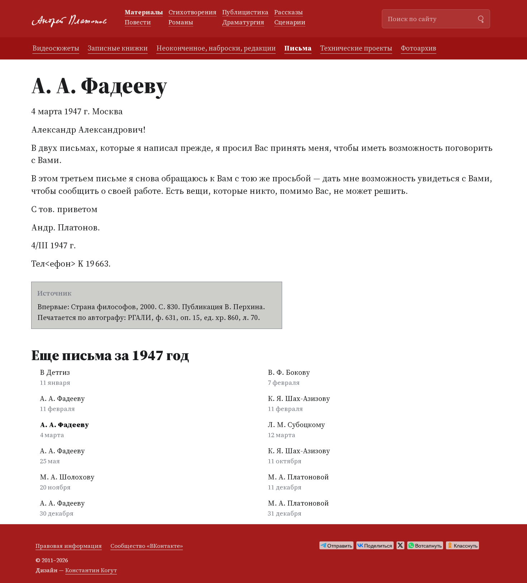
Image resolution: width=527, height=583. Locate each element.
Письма (298, 48)
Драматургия (243, 23)
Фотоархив (418, 48)
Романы (180, 23)
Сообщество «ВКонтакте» (146, 546)
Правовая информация (68, 546)
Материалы (144, 12)
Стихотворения (192, 12)
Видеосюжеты (55, 48)
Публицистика (245, 12)
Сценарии (289, 23)
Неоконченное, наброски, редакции (216, 48)
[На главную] (72, 19)
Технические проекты (356, 48)
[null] (336, 545)
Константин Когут (91, 570)
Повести (138, 23)
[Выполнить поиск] (480, 18)
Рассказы (288, 12)
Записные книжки (118, 48)
